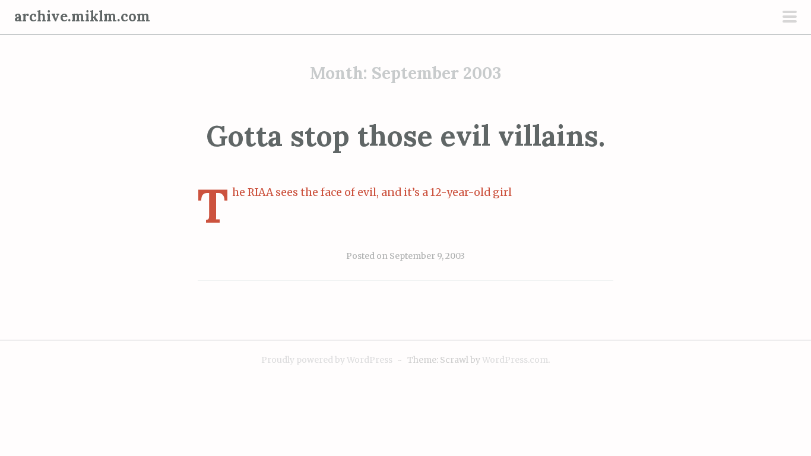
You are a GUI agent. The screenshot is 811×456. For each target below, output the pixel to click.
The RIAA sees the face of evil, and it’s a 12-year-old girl (372, 192)
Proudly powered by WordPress (326, 359)
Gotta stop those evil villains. (405, 136)
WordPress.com (515, 359)
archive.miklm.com (82, 16)
